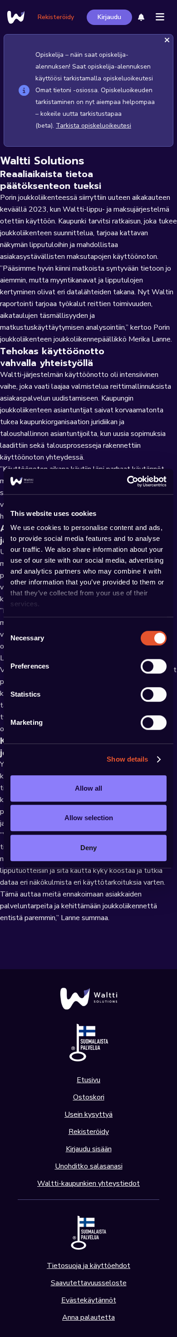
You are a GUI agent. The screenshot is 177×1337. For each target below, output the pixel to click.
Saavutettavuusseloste (89, 1283)
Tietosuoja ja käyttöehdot (88, 1266)
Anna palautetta (88, 1317)
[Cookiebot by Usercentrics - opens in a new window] (127, 481)
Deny (88, 848)
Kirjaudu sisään (89, 1149)
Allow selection (88, 818)
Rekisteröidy (56, 17)
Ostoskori (88, 1097)
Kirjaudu (109, 17)
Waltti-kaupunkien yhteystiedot (88, 1183)
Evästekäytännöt (88, 1300)
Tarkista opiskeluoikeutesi (93, 125)
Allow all (88, 788)
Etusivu (88, 1080)
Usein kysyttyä (88, 1114)
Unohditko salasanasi (89, 1166)
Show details (127, 759)
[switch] (154, 666)
